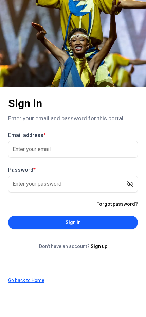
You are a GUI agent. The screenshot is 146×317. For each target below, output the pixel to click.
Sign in (73, 222)
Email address (27, 135)
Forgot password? (117, 204)
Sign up (99, 246)
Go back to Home (26, 280)
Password (22, 170)
